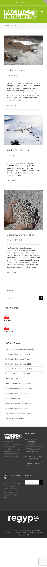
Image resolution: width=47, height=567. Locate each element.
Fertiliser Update (16, 70)
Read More (11, 105)
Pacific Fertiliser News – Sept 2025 (18, 384)
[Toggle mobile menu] (42, 11)
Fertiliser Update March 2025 (16, 408)
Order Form (8, 331)
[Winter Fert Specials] (23, 130)
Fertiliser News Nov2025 (14, 379)
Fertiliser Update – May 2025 (16, 394)
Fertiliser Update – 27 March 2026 (18, 364)
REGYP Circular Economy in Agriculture (20, 349)
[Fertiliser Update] (23, 50)
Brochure (7, 320)
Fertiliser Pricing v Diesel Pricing (17, 359)
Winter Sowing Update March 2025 (18, 403)
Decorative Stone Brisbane (21, 235)
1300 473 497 (15, 484)
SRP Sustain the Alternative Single (18, 413)
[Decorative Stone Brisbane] (23, 210)
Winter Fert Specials (18, 150)
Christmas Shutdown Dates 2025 (17, 374)
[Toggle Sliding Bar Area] (45, 2)
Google (27, 535)
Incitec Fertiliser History (14, 398)
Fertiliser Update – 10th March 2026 (19, 369)
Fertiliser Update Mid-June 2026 (17, 354)
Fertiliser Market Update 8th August (19, 389)
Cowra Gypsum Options (14, 418)
